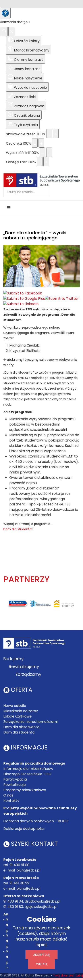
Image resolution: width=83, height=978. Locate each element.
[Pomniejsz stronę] (49, 133)
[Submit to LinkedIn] (21, 304)
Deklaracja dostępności (23, 828)
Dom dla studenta (17, 529)
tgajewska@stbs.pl (41, 906)
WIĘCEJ (41, 964)
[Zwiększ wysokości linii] (49, 152)
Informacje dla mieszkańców (28, 768)
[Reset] (4, 31)
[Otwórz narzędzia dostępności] (5, 13)
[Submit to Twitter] (62, 298)
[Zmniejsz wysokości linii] (42, 152)
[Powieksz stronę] (56, 133)
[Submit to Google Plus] (24, 298)
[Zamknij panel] (11, 31)
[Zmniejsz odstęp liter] (39, 161)
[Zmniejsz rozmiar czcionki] (35, 143)
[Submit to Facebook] (22, 293)
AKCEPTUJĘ (41, 954)
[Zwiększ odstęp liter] (46, 161)
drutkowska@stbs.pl (42, 901)
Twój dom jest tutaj (68, 975)
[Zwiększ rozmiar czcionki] (41, 143)
